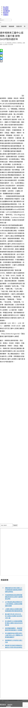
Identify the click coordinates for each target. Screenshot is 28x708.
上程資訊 (8, 706)
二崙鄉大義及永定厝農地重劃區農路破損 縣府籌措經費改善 (14, 610)
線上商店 (5, 7)
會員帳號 (5, 9)
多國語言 (5, 15)
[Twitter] (12, 58)
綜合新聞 (10, 44)
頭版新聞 (9, 42)
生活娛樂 (5, 44)
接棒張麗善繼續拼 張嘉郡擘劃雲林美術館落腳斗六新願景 (13, 629)
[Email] (12, 61)
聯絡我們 (5, 13)
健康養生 (19, 42)
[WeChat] (12, 55)
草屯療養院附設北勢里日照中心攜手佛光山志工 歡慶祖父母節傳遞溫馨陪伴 (14, 635)
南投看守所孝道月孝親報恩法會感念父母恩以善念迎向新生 (13, 646)
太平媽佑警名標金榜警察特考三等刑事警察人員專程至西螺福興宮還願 (13, 604)
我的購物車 (6, 11)
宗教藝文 (14, 42)
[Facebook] (12, 53)
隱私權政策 (3, 704)
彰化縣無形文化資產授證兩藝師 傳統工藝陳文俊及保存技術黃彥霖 (14, 623)
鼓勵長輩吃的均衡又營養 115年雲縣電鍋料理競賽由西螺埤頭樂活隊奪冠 (13, 590)
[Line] (12, 50)
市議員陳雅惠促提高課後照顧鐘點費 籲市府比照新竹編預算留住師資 (14, 597)
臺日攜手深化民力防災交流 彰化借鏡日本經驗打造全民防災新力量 (14, 616)
